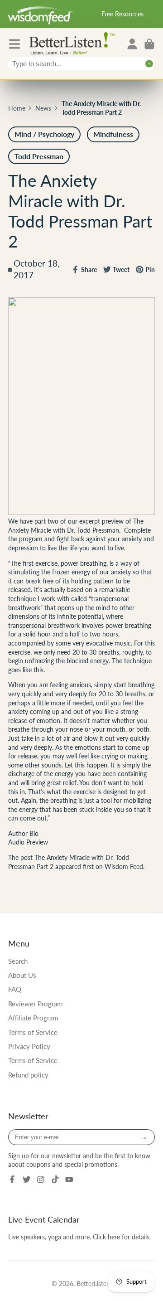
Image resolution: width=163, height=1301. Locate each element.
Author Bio (23, 833)
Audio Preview (28, 842)
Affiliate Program (33, 1018)
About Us (22, 975)
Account (132, 44)
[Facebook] (12, 1179)
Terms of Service (33, 1032)
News (43, 108)
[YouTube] (69, 1179)
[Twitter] (27, 1179)
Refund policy (28, 1075)
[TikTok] (55, 1179)
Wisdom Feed (124, 866)
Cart (149, 44)
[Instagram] (41, 1179)
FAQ (14, 989)
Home (16, 108)
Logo (74, 43)
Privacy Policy (29, 1046)
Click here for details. (122, 1237)
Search (18, 961)
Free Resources (122, 14)
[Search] (149, 64)
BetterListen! (94, 1283)
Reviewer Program (35, 1004)
